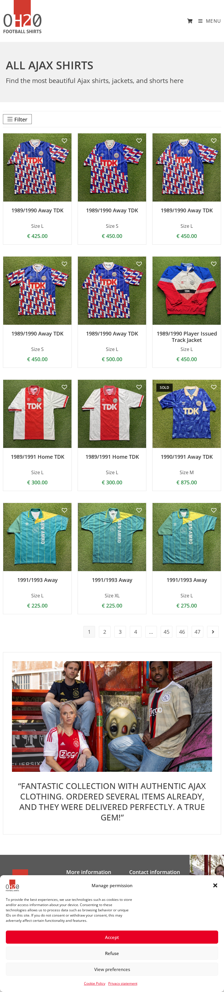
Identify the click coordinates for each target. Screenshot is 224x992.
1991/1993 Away (37, 580)
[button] (215, 885)
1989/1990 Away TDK (37, 210)
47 (197, 631)
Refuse (112, 953)
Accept (112, 937)
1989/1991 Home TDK (37, 457)
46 (182, 631)
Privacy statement (122, 983)
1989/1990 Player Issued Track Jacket (187, 337)
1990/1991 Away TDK (187, 457)
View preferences (112, 969)
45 (166, 631)
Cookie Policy (94, 983)
